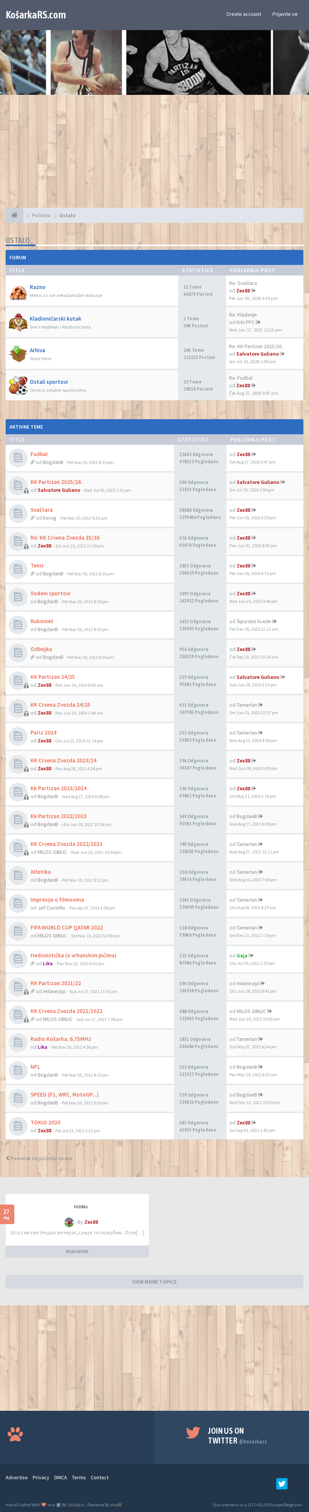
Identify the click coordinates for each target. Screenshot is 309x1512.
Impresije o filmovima (57, 899)
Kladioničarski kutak (55, 318)
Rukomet (42, 621)
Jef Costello (51, 907)
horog (50, 517)
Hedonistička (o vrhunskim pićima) (73, 955)
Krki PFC (245, 322)
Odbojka (41, 649)
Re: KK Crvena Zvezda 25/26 (65, 537)
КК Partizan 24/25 (53, 676)
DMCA (60, 1477)
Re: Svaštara (243, 283)
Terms (79, 1477)
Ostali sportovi (49, 381)
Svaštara (42, 509)
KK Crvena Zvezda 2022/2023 (66, 843)
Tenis (37, 565)
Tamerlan (247, 704)
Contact (100, 1477)
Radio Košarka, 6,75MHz (61, 1038)
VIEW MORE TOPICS (154, 1281)
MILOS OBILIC (52, 852)
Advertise (17, 1477)
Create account (243, 14)
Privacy (41, 1477)
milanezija (54, 991)
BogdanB (53, 462)
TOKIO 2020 (45, 1122)
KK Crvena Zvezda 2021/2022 (66, 1011)
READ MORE (77, 1251)
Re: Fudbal (240, 377)
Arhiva (37, 350)
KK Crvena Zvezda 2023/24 (63, 760)
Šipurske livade (254, 621)
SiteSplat (75, 1504)
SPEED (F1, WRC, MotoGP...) (65, 1094)
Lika (48, 963)
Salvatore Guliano (257, 353)
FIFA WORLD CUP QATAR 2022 (67, 927)
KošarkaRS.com (36, 15)
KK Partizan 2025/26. (57, 481)
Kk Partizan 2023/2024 (59, 788)
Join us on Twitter (237, 1435)
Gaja (242, 955)
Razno (38, 287)
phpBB (116, 1504)
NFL (35, 1066)
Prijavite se (285, 14)
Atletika (41, 871)
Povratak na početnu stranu (40, 1158)
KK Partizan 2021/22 (56, 983)
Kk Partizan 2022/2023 (59, 816)
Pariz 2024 (44, 732)
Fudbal (39, 454)
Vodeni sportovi (50, 593)
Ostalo (18, 240)
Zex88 (243, 290)
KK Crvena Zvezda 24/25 (60, 704)
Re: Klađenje (243, 314)
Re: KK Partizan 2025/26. (256, 346)
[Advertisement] (154, 155)
